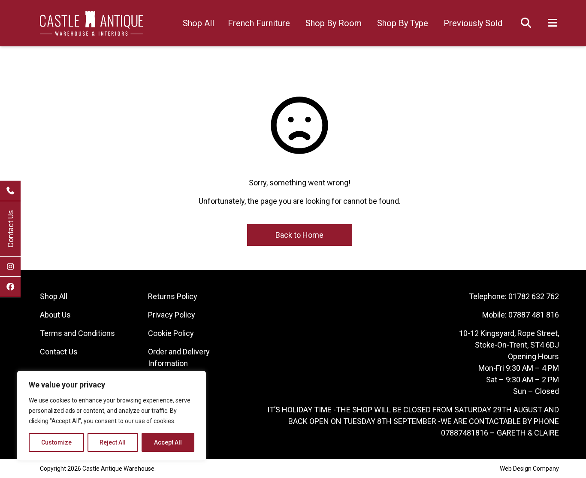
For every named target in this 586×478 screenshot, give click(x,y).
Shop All (198, 23)
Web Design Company (529, 468)
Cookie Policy (171, 333)
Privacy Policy (171, 314)
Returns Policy (172, 296)
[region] (111, 416)
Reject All (113, 442)
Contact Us (10, 229)
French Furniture (259, 23)
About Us (55, 314)
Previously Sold (473, 23)
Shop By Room (333, 23)
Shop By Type (402, 23)
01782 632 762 (533, 296)
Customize (56, 442)
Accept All (168, 442)
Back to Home (299, 234)
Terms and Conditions (77, 333)
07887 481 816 (533, 314)
